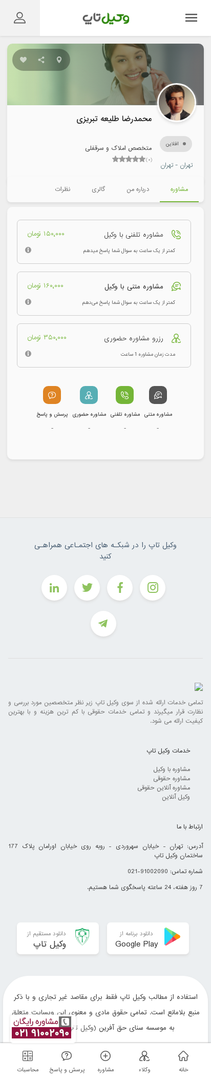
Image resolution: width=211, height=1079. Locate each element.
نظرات (62, 189)
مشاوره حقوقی (171, 778)
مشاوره (179, 189)
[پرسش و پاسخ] (65, 1056)
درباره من (137, 189)
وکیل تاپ (81, 1028)
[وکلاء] (142, 1056)
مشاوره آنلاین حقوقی (163, 788)
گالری (98, 189)
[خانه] (181, 1056)
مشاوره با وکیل (171, 769)
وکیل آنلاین (176, 797)
